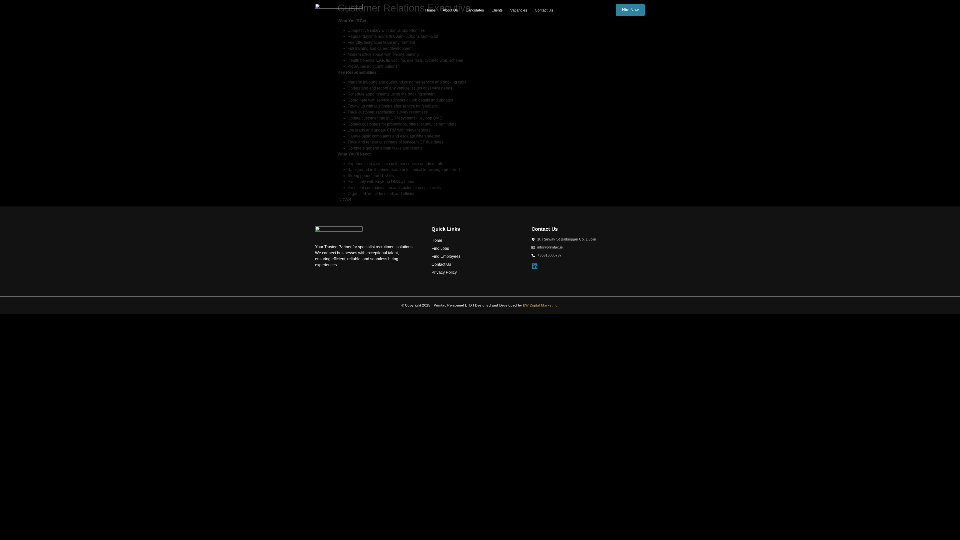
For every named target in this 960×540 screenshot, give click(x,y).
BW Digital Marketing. (541, 305)
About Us (450, 10)
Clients (497, 10)
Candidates (475, 10)
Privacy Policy (444, 272)
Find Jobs (440, 248)
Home (430, 10)
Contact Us (544, 10)
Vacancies (518, 10)
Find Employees (446, 256)
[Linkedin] (535, 266)
